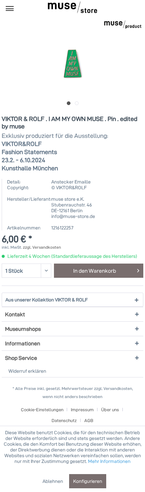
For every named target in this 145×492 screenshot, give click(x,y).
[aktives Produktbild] (68, 103)
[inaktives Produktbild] (77, 103)
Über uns (110, 409)
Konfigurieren (87, 481)
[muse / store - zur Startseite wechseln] (72, 7)
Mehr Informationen (109, 461)
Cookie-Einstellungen (42, 409)
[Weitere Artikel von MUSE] (122, 24)
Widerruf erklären (27, 371)
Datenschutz (64, 420)
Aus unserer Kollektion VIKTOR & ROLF (46, 299)
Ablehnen (52, 481)
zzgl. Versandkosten (42, 247)
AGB (88, 420)
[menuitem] (10, 8)
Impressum (82, 409)
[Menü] (10, 8)
